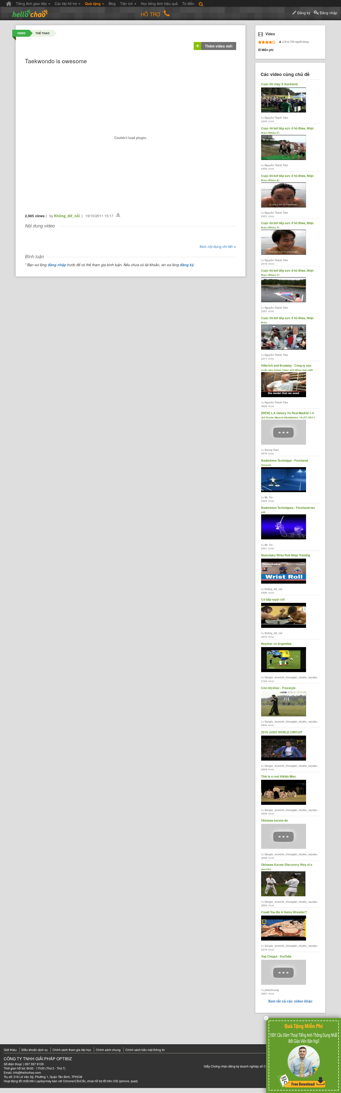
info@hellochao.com (27, 1072)
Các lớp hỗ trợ (66, 3)
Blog (112, 3)
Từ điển (188, 3)
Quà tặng (93, 3)
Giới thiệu (10, 1050)
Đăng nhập (328, 12)
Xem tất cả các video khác (290, 1001)
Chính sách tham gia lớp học (71, 1050)
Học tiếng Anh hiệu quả (159, 3)
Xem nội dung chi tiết (217, 246)
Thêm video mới (218, 45)
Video (21, 33)
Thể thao (42, 33)
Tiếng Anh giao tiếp (32, 3)
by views (279, 102)
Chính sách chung (108, 1050)
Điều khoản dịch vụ (34, 1050)
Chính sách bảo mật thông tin (145, 1050)
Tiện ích (127, 3)
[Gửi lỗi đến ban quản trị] (118, 215)
